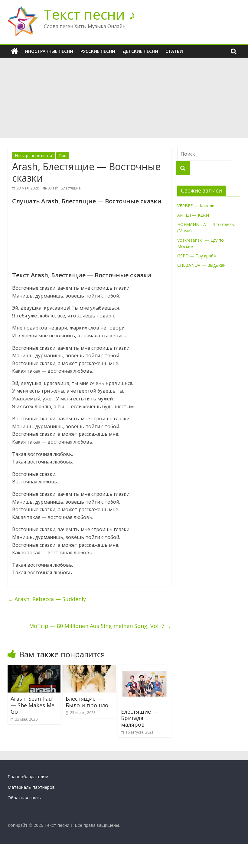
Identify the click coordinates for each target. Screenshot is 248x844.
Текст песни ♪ (89, 14)
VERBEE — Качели (195, 206)
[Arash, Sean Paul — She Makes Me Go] (34, 668)
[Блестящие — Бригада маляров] (144, 668)
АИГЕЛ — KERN (193, 215)
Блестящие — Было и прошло (87, 702)
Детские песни (140, 51)
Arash (53, 188)
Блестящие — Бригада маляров (139, 718)
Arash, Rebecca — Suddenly (47, 599)
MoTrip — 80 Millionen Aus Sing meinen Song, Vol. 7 (100, 625)
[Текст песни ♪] (14, 51)
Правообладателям (28, 776)
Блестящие (71, 188)
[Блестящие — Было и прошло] (89, 668)
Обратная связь (24, 798)
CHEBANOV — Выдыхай (201, 265)
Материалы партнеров (31, 787)
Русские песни (97, 51)
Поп (62, 155)
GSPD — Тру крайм (197, 256)
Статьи (174, 51)
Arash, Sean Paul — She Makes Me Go (32, 705)
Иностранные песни (49, 51)
